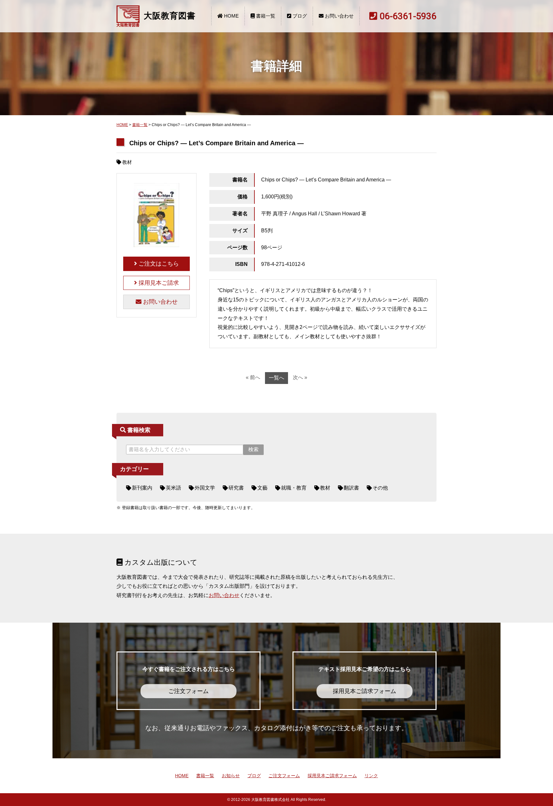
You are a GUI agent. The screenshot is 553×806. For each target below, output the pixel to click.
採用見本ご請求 (158, 283)
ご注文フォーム (284, 775)
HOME (231, 16)
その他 (380, 488)
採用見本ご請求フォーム (332, 775)
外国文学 (205, 488)
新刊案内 (142, 488)
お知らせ (231, 775)
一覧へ (276, 377)
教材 (325, 488)
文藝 (262, 488)
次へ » (300, 377)
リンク (371, 775)
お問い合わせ (339, 16)
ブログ (299, 16)
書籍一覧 (265, 16)
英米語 (173, 488)
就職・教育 (294, 488)
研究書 (236, 488)
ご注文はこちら (158, 263)
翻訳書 (351, 488)
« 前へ (253, 377)
